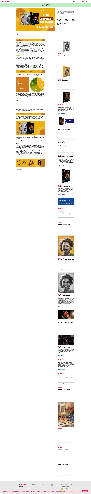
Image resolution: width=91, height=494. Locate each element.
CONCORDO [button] (85, 491)
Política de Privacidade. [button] (69, 491)
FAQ (52, 484)
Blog (42, 485)
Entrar (83, 1)
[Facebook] (65, 484)
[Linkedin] (68, 484)
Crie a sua (78, 1)
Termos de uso (53, 485)
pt (88, 1)
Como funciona (34, 485)
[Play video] (35, 19)
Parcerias (43, 484)
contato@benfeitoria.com (65, 486)
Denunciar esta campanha (19, 169)
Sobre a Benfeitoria (34, 484)
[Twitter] (66, 484)
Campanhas (73, 1)
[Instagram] (61, 484)
